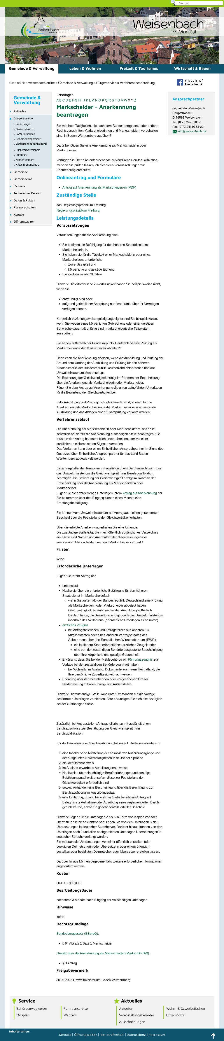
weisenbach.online (41, 83)
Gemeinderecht (25, 129)
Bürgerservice (106, 83)
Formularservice (25, 134)
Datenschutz (137, 1034)
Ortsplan (23, 1015)
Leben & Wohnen (85, 68)
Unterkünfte (175, 1015)
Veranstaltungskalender (136, 1015)
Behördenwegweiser (28, 139)
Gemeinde (21, 172)
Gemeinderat (23, 179)
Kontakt (19, 214)
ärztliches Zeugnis (75, 625)
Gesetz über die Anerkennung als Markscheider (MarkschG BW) (102, 953)
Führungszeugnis (140, 659)
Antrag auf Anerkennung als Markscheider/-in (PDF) (99, 187)
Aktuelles (20, 111)
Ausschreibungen (132, 1022)
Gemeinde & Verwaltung (31, 68)
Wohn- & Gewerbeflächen (185, 1008)
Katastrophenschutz (27, 164)
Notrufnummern (25, 159)
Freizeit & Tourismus (139, 68)
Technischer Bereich (28, 193)
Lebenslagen (24, 124)
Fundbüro (21, 154)
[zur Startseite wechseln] (32, 39)
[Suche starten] (218, 4)
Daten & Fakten (24, 200)
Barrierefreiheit (112, 1034)
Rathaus (19, 186)
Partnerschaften (25, 207)
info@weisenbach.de (191, 131)
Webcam (70, 1015)
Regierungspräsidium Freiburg (78, 210)
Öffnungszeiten (24, 221)
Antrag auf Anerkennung (139, 493)
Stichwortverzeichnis (28, 150)
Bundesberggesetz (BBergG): (77, 933)
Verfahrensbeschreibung (137, 83)
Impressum (157, 1034)
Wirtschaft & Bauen (192, 68)
